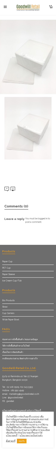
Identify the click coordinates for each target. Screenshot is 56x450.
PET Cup (6, 268)
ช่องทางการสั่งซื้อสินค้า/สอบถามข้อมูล (20, 339)
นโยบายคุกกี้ (11, 435)
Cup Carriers (8, 313)
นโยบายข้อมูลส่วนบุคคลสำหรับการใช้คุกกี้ (21, 410)
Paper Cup (7, 261)
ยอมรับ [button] (22, 441)
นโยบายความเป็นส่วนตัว (31, 435)
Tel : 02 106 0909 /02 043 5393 (17, 387)
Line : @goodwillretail (12, 397)
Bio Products (8, 300)
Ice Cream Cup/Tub (12, 280)
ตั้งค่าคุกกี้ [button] (10, 441)
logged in (42, 218)
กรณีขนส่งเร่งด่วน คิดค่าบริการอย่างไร (20, 358)
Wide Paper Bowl (10, 319)
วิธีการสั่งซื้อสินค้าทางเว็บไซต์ (16, 346)
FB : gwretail (8, 401)
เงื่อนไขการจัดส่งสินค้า (12, 352)
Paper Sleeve (8, 274)
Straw (4, 307)
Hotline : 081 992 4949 (13, 390)
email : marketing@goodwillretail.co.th (20, 394)
